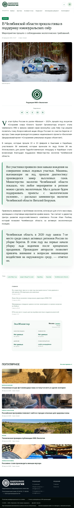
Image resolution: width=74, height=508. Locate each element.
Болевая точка (28, 11)
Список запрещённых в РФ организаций (40, 499)
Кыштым (48, 277)
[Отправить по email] (37, 112)
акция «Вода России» (27, 277)
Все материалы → (66, 364)
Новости (56, 486)
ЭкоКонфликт (65, 11)
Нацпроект (39, 11)
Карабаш (40, 277)
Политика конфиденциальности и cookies (13, 499)
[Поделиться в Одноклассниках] (32, 112)
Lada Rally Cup (12, 277)
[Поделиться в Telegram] (22, 112)
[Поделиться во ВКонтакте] (27, 112)
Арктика (19, 11)
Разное (5, 18)
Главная (56, 484)
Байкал (12, 11)
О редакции (36, 484)
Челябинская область (61, 277)
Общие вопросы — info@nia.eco (38, 487)
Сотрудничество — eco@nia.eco (38, 492)
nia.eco (38, 503)
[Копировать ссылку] (43, 112)
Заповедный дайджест (52, 11)
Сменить (57, 323)
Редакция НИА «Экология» (37, 102)
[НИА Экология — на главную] (10, 4)
